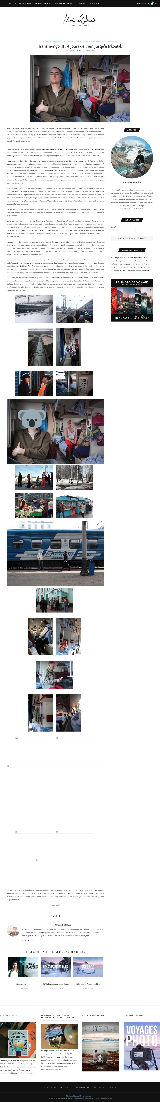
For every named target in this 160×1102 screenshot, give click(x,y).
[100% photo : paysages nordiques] (56, 967)
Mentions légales (72, 1096)
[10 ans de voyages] (23, 967)
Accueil (8, 4)
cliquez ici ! (140, 209)
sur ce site (57, 1069)
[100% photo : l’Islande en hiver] (88, 967)
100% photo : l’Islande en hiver (88, 984)
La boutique (94, 4)
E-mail (114, 227)
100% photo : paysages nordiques (55, 984)
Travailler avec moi (87, 1096)
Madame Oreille (75, 50)
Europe (45, 42)
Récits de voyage (23, 4)
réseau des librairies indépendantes (16, 1073)
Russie (85, 42)
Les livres (80, 4)
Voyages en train (110, 42)
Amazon (22, 1070)
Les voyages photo (63, 4)
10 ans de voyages (23, 984)
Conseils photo (42, 4)
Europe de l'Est (57, 42)
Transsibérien (96, 42)
